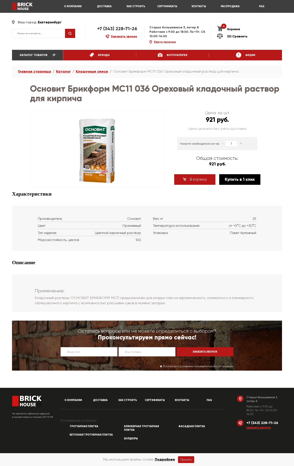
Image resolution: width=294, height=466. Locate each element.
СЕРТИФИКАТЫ (167, 6)
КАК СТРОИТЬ (136, 6)
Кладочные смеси (92, 71)
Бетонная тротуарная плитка (91, 434)
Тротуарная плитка (84, 426)
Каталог (63, 71)
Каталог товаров (34, 55)
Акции (250, 55)
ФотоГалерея (176, 55)
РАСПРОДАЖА (230, 6)
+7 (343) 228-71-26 (117, 28)
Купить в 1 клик (240, 179)
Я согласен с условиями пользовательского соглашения (198, 366)
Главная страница (34, 71)
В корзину (198, 179)
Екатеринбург (50, 22)
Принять (186, 459)
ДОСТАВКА (104, 6)
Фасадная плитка (191, 426)
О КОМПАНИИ (73, 6)
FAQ (261, 6)
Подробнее (165, 459)
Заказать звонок (258, 428)
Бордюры (131, 438)
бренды (103, 55)
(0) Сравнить (237, 36)
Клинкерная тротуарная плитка (141, 428)
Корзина (231, 29)
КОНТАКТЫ (199, 6)
